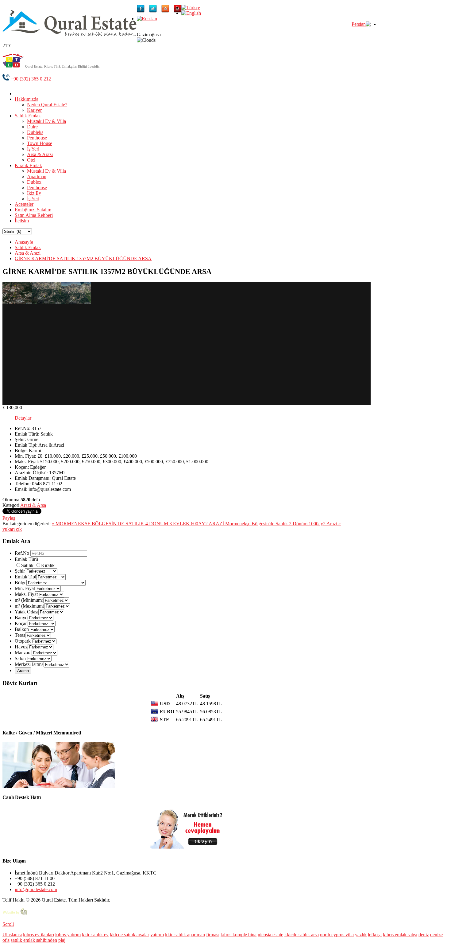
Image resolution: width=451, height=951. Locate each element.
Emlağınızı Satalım (33, 209)
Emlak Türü (26, 559)
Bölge (20, 582)
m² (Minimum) (29, 600)
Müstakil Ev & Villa (46, 121)
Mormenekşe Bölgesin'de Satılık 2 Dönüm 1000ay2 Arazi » (283, 523)
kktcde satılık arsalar (129, 934)
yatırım (157, 934)
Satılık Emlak (28, 115)
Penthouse (37, 137)
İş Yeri (33, 148)
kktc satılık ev (95, 934)
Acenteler (24, 204)
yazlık (361, 934)
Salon (20, 658)
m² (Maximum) (29, 606)
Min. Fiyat (25, 588)
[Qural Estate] (69, 34)
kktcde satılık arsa (301, 934)
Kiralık (48, 565)
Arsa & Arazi (40, 154)
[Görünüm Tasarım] (14, 913)
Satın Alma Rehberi (34, 215)
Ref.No (22, 553)
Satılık (28, 565)
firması (212, 934)
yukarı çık (12, 529)
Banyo (21, 617)
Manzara (23, 652)
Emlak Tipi (25, 576)
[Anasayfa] (19, 93)
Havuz (21, 646)
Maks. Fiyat (26, 594)
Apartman (36, 176)
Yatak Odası (26, 611)
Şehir (20, 570)
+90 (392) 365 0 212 (30, 78)
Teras (20, 635)
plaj (61, 940)
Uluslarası (12, 934)
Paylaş (8, 518)
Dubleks (35, 132)
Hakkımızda (26, 99)
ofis (6, 940)
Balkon (22, 629)
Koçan (21, 623)
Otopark (23, 641)
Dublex (34, 182)
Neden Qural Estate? (47, 104)
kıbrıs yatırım (68, 934)
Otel (31, 159)
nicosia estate (270, 934)
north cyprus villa (337, 934)
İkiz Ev (34, 193)
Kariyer (34, 110)
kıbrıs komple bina (238, 934)
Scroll (8, 924)
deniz (423, 934)
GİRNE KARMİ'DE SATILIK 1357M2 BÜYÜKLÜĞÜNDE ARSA (83, 258)
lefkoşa (375, 934)
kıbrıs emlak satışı (400, 934)
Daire (32, 126)
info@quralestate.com (36, 889)
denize (436, 934)
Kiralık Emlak (28, 165)
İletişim (22, 220)
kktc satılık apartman (185, 934)
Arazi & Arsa (33, 505)
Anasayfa (24, 242)
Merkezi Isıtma (29, 664)
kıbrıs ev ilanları (38, 934)
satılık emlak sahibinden (34, 940)
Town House (39, 143)
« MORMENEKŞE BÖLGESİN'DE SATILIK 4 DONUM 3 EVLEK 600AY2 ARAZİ (138, 523)
